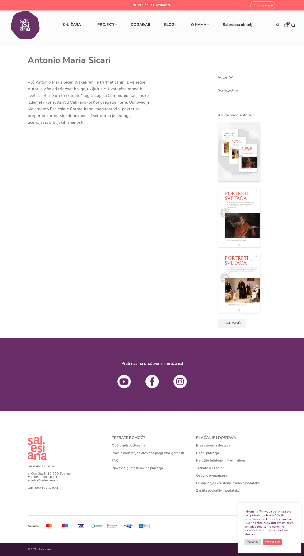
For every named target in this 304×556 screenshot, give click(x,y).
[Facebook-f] (152, 381)
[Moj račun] (277, 25)
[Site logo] (25, 25)
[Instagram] (180, 381)
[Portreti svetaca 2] (239, 283)
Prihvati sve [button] (272, 542)
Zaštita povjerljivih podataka (218, 490)
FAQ (115, 460)
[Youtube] (124, 381)
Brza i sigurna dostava (213, 445)
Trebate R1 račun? (210, 468)
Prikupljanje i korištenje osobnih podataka (228, 483)
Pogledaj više (232, 323)
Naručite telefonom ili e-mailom (220, 460)
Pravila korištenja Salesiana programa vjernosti (148, 453)
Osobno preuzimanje (212, 475)
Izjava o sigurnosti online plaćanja (137, 468)
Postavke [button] (252, 542)
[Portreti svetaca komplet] (239, 152)
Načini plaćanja (207, 453)
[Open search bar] (293, 25)
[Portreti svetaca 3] (239, 217)
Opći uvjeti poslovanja (128, 445)
